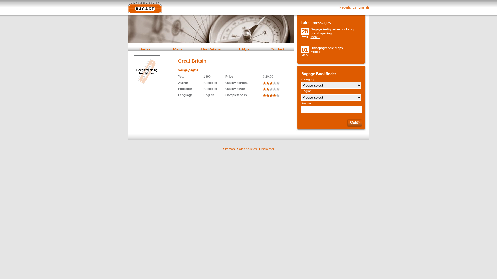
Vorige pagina (188, 70)
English (363, 7)
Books (145, 49)
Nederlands (347, 7)
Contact (277, 49)
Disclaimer (266, 149)
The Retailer (211, 49)
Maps (178, 49)
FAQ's (244, 49)
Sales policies (247, 149)
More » (315, 37)
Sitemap (229, 149)
